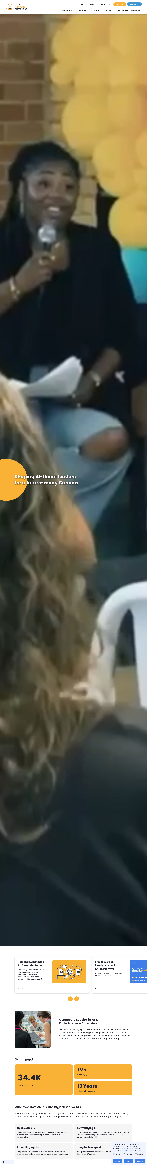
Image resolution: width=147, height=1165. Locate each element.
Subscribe (134, 4)
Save (128, 1161)
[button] (70, 998)
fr (109, 4)
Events (84, 4)
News (92, 4)
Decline (117, 1161)
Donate (120, 4)
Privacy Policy (125, 1150)
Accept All (140, 1161)
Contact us (101, 4)
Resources (123, 10)
